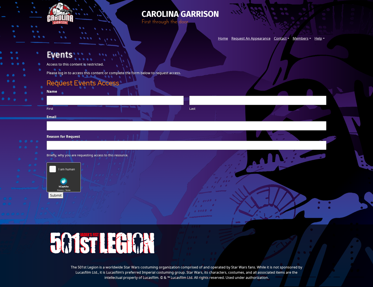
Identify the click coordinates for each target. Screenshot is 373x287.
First (50, 108)
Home (223, 38)
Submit (56, 195)
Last (192, 108)
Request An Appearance (250, 38)
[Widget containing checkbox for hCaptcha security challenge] (64, 177)
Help (318, 38)
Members (300, 38)
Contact (280, 38)
